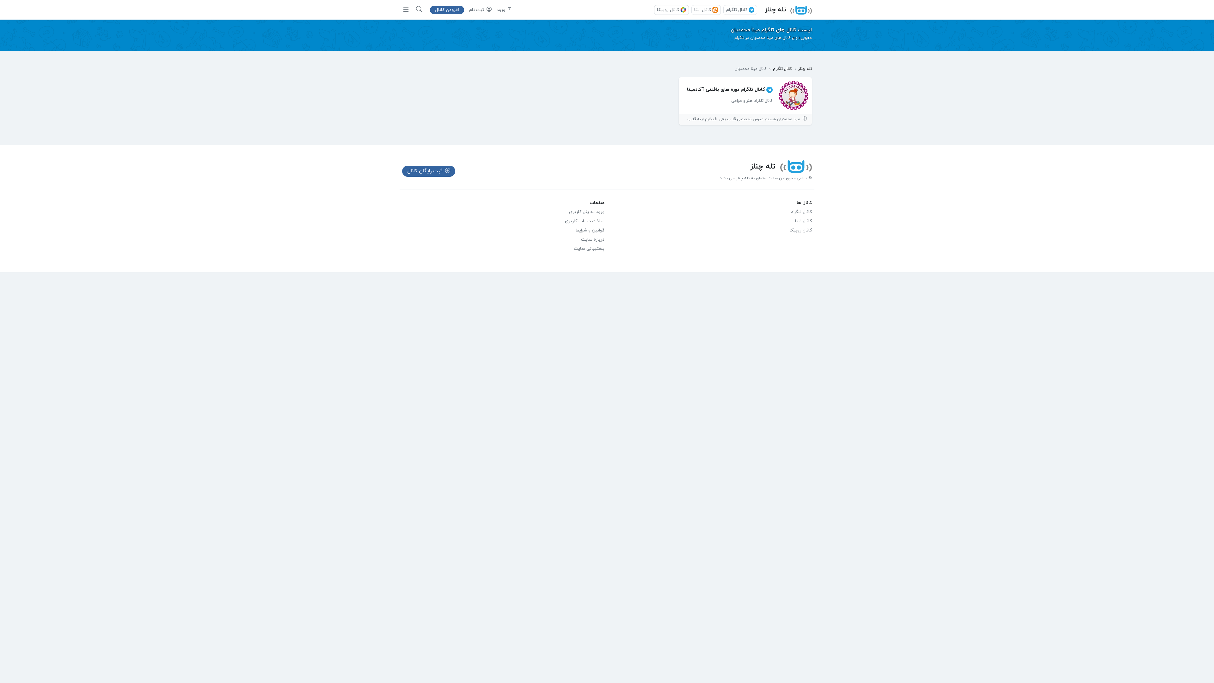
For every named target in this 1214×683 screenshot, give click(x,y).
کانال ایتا (702, 10)
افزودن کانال (447, 10)
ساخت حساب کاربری (584, 221)
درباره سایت (592, 240)
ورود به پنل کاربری (586, 212)
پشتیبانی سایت (589, 249)
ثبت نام (477, 10)
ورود (501, 10)
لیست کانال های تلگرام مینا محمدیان (771, 30)
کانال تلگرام (736, 10)
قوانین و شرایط (590, 230)
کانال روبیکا (668, 10)
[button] (419, 10)
